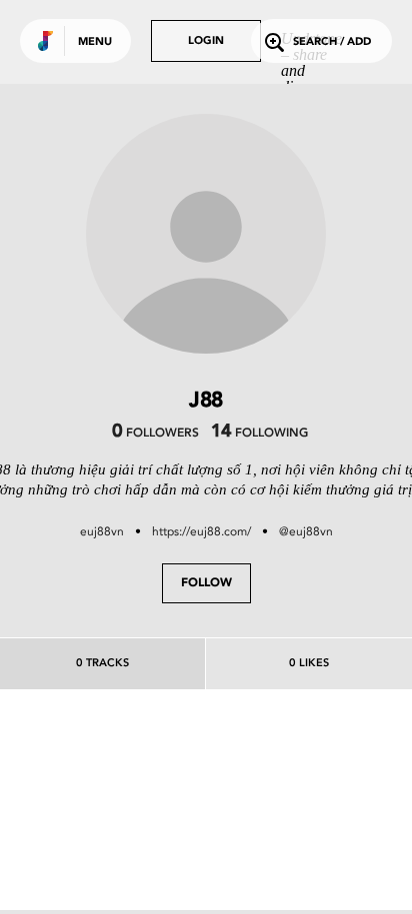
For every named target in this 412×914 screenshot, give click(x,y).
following (259, 434)
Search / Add (332, 42)
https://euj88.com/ (201, 531)
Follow (206, 583)
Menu (95, 42)
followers (155, 434)
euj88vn (102, 531)
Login (206, 41)
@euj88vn (306, 531)
